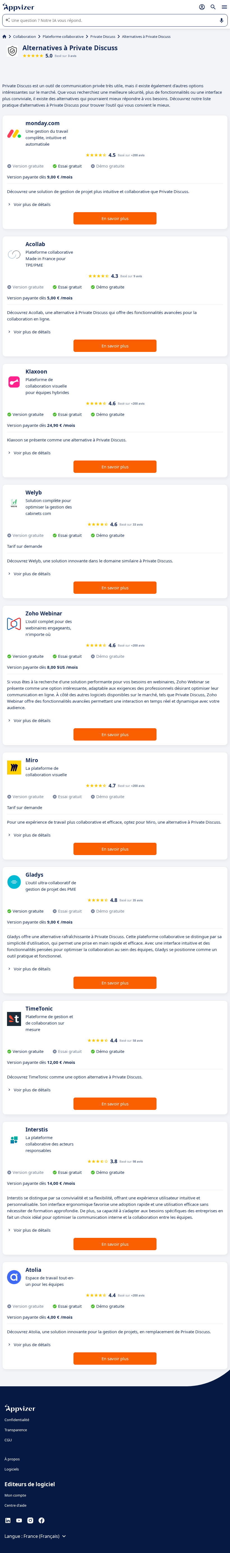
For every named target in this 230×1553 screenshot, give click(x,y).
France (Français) (41, 1536)
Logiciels (11, 1469)
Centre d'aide (15, 1505)
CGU (8, 1439)
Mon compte (15, 1495)
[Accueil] (4, 36)
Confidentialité (16, 1419)
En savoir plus (115, 218)
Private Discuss (102, 36)
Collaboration (24, 36)
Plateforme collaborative (63, 36)
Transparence (15, 1429)
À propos (12, 1459)
